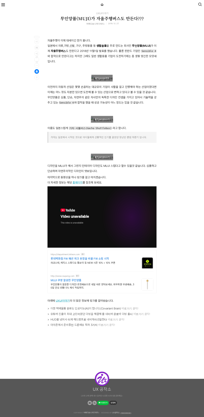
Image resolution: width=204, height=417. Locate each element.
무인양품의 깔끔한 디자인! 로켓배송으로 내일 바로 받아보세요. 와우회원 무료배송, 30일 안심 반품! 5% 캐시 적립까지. (92, 286)
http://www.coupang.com (62, 276)
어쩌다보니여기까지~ (91, 412)
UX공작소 (116, 412)
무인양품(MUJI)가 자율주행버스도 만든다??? (102, 18)
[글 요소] (36, 65)
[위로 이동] (36, 77)
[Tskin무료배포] (36, 71)
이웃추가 (103, 403)
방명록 (113, 403)
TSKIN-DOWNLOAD (125, 413)
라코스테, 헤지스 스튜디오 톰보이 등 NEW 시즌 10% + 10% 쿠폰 (83, 262)
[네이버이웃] (36, 47)
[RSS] (94, 403)
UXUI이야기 (102, 13)
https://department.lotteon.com (65, 254)
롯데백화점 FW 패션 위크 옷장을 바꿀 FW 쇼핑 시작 (80, 258)
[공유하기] (36, 53)
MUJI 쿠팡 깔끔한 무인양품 (66, 280)
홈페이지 (78, 182)
